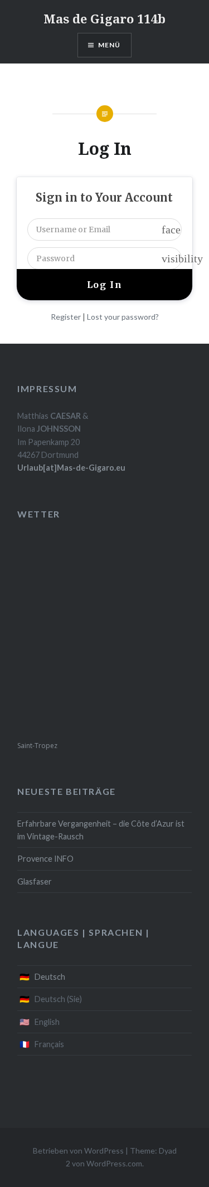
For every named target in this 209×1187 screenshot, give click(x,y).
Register (66, 316)
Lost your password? (123, 316)
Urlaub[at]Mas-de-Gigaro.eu (71, 467)
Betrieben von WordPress (78, 1150)
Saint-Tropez (37, 745)
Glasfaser (34, 881)
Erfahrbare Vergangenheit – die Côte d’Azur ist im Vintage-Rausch (100, 830)
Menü (109, 45)
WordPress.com (114, 1163)
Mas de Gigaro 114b (104, 18)
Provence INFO (45, 858)
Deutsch (50, 976)
